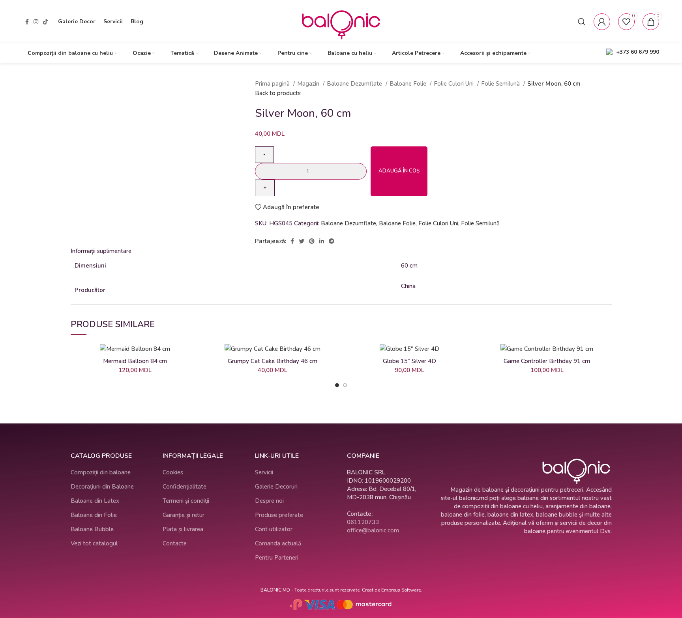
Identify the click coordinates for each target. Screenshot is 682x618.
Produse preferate (279, 515)
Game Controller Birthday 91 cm (547, 361)
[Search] (582, 22)
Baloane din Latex (95, 501)
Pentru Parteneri (276, 558)
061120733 (363, 522)
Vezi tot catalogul (94, 543)
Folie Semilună (501, 84)
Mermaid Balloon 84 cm (135, 361)
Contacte (175, 543)
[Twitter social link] (301, 241)
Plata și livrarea (183, 529)
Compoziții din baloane (101, 472)
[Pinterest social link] (312, 241)
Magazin (309, 84)
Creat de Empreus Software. (392, 590)
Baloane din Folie (94, 515)
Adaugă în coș (399, 170)
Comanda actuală (278, 543)
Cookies (173, 472)
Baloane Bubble (92, 529)
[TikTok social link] (45, 22)
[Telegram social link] (331, 241)
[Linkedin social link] (321, 241)
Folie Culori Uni (454, 84)
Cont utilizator (273, 529)
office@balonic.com (373, 530)
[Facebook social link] (27, 22)
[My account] (602, 22)
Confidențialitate (184, 487)
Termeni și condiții (186, 501)
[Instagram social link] (36, 22)
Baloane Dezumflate (355, 84)
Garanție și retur (183, 515)
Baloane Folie (409, 84)
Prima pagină (273, 84)
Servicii (264, 472)
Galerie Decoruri (276, 487)
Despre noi (269, 501)
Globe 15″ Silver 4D (409, 361)
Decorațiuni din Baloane (102, 487)
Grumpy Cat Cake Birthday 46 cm (272, 361)
